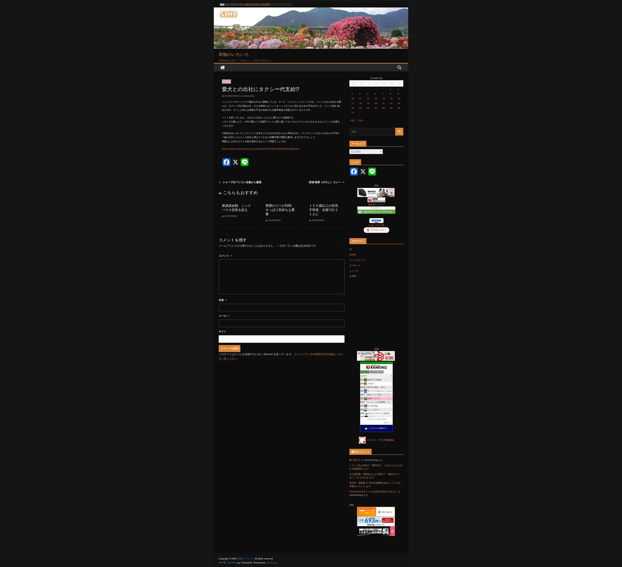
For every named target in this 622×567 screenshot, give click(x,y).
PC (350, 249)
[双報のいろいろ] (222, 67)
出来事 (352, 276)
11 (360, 98)
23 (398, 103)
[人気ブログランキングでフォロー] (376, 208)
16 (398, 98)
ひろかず (364, 477)
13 (375, 98)
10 (352, 98)
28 (383, 107)
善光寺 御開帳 (357, 482)
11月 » (360, 120)
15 (391, 98)
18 (360, 103)
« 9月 (352, 120)
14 (383, 98)
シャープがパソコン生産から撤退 (242, 182)
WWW (352, 254)
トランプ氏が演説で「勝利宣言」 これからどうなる (375, 465)
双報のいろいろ (234, 54)
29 (391, 107)
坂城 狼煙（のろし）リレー (325, 182)
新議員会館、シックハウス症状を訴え (236, 207)
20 (375, 103)
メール (224, 315)
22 (391, 103)
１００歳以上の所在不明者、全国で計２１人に (323, 209)
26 (368, 107)
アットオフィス (357, 260)
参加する (388, 423)
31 (352, 112)
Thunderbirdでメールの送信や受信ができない (373, 491)
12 (368, 98)
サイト (222, 331)
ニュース (226, 81)
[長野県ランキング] (376, 199)
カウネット (355, 265)
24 (352, 107)
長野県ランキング (376, 204)
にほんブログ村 (376, 225)
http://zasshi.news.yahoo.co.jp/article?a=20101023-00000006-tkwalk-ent (260, 148)
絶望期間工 (358, 468)
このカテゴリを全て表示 (376, 419)
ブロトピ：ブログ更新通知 (380, 440)
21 (383, 103)
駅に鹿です (355, 459)
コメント (225, 255)
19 (368, 103)
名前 (223, 300)
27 (375, 107)
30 (398, 107)
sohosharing (248, 96)
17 (352, 103)
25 (360, 107)
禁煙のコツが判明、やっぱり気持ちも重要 (280, 209)
